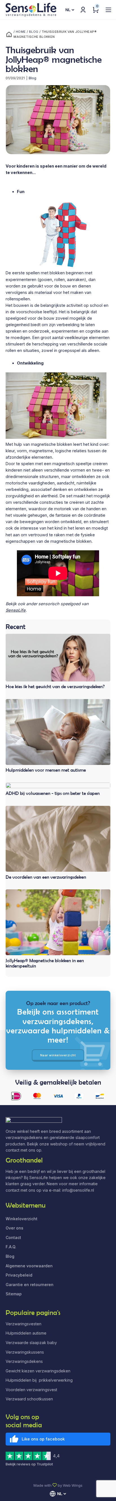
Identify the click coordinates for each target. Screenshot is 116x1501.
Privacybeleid (19, 1275)
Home (21, 32)
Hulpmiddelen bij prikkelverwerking (39, 1380)
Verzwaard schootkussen (29, 1398)
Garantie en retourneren (29, 1284)
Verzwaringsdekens (24, 1361)
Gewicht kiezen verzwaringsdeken (38, 1370)
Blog (34, 32)
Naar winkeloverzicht (58, 1055)
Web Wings (72, 1485)
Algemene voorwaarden (29, 1265)
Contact (13, 1237)
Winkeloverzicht (21, 1218)
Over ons (14, 1228)
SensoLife (16, 610)
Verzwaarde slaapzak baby (31, 1342)
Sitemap (14, 1293)
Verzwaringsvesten (23, 1323)
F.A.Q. (11, 1246)
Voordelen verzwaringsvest (31, 1389)
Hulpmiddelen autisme (26, 1333)
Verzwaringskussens (25, 1352)
